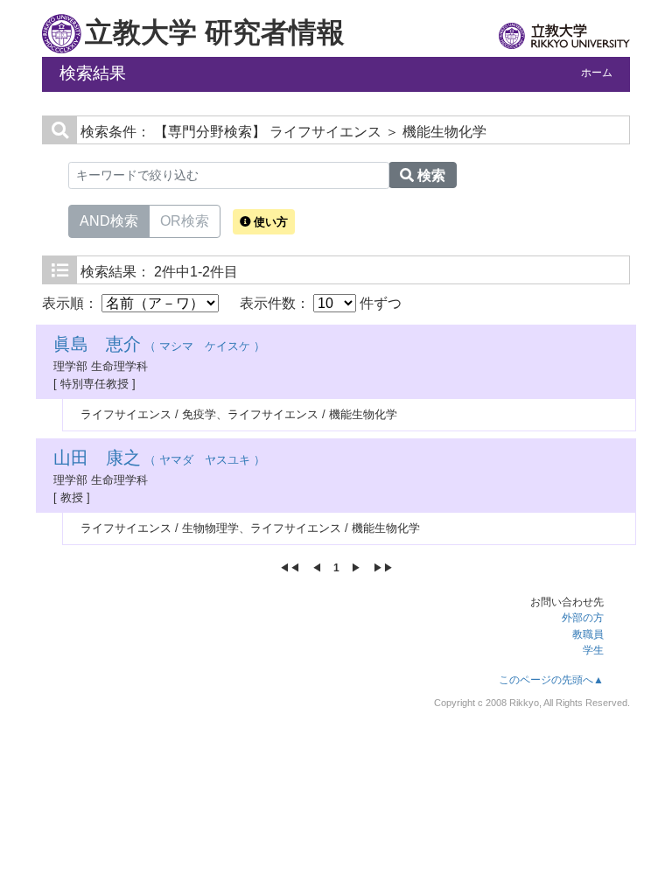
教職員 (588, 634)
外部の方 (583, 618)
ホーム (596, 72)
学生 (593, 650)
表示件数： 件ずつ (321, 303)
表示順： (72, 303)
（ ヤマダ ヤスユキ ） (159, 459)
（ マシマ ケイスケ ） (159, 346)
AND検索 (109, 221)
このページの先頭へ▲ (551, 680)
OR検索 (184, 221)
